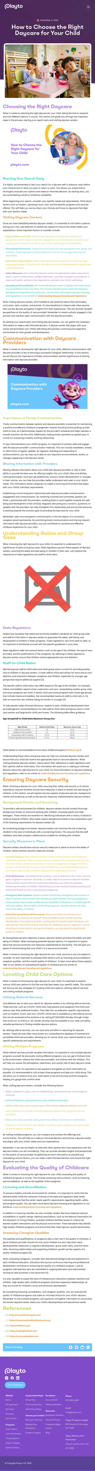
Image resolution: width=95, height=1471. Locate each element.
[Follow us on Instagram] (76, 1347)
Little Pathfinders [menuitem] (13, 1434)
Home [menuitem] (8, 1400)
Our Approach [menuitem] (12, 1405)
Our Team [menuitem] (10, 1409)
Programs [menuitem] (10, 1425)
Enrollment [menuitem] (50, 1396)
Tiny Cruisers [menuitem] (11, 1429)
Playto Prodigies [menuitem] (13, 1443)
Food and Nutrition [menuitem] (33, 1405)
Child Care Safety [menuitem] (33, 1409)
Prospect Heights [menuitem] (33, 1433)
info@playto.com (73, 1412)
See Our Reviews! (15, 1385)
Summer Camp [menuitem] (12, 1448)
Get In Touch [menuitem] (11, 1419)
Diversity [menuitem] (9, 1414)
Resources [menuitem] (50, 1411)
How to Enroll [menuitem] (51, 1400)
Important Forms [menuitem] (53, 1420)
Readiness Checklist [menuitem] (54, 1415)
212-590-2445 (72, 1400)
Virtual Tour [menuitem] (30, 1400)
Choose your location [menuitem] (35, 1416)
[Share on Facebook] (70, 1347)
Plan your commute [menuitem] (33, 1420)
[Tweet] (88, 1347)
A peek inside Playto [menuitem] (34, 1396)
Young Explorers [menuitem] (13, 1438)
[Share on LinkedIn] (82, 1347)
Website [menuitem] (9, 1396)
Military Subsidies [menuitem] (53, 1405)
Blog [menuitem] (48, 1433)
